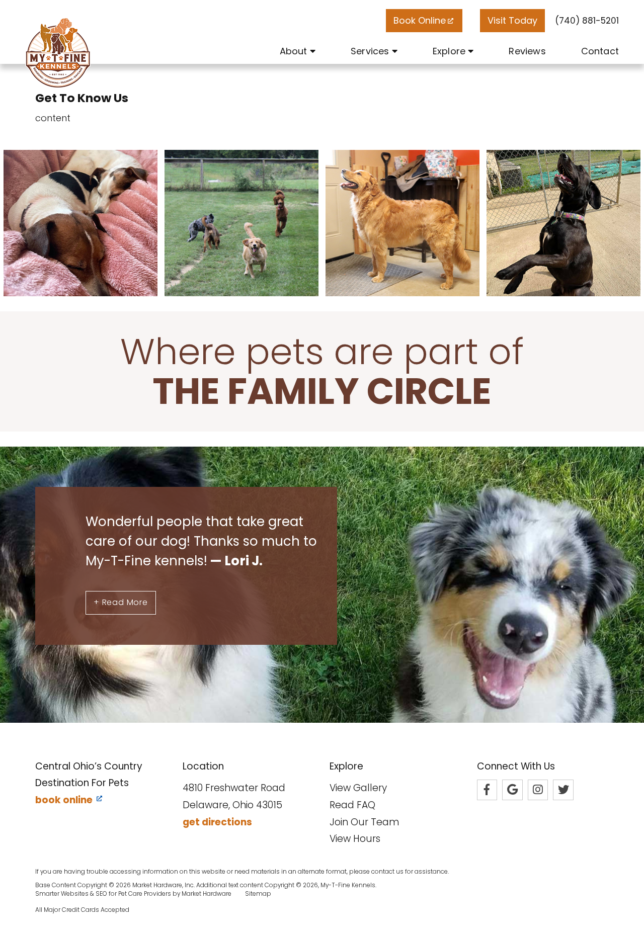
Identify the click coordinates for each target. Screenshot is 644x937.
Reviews (527, 51)
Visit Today (512, 20)
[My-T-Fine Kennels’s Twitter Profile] (563, 790)
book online (65, 800)
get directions (217, 822)
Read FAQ (352, 805)
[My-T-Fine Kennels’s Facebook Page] (487, 790)
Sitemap (258, 894)
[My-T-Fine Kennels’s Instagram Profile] (538, 790)
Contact (600, 51)
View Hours (355, 838)
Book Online (419, 20)
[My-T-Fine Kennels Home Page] (58, 53)
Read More (121, 602)
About (295, 51)
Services (371, 51)
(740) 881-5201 (587, 21)
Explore (450, 51)
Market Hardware (206, 894)
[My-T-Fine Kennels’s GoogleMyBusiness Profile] (512, 790)
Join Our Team (364, 822)
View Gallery (358, 788)
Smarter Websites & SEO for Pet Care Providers (103, 894)
